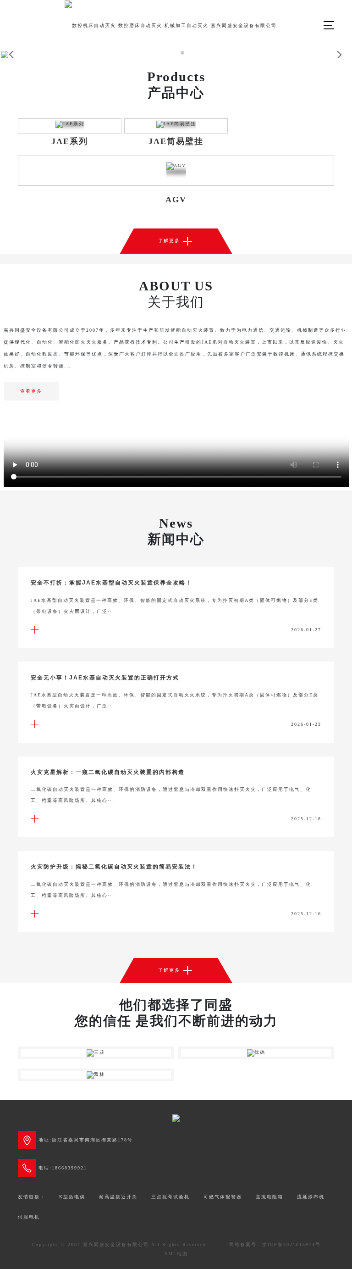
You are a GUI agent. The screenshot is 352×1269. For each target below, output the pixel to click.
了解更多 (176, 241)
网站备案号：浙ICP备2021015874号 (275, 1244)
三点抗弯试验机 (170, 1196)
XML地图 (176, 1253)
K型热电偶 (72, 1196)
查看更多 (31, 391)
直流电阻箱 (269, 1196)
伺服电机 (29, 1216)
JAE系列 (69, 141)
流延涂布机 (310, 1196)
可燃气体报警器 (223, 1196)
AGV (176, 199)
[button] (157, 53)
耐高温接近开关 (118, 1196)
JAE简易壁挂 (176, 141)
